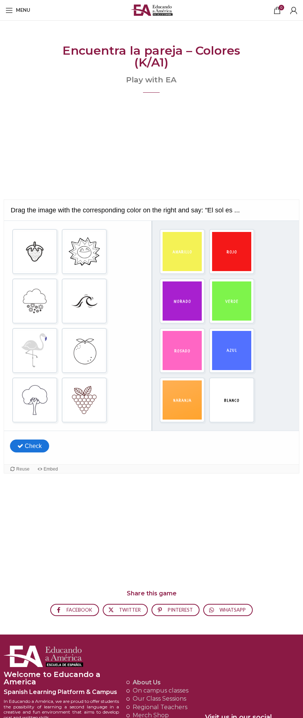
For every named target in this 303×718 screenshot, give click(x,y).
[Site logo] (151, 9)
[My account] (293, 10)
